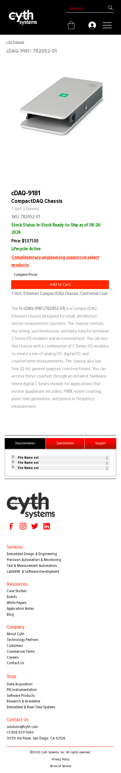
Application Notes (20, 608)
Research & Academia (23, 701)
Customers (15, 645)
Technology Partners (22, 639)
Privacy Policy (61, 759)
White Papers (16, 602)
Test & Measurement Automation (32, 565)
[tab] (25, 443)
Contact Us (15, 662)
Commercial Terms (21, 651)
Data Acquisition (20, 684)
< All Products (15, 42)
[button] (71, 25)
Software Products (21, 695)
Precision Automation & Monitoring (34, 559)
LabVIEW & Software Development (33, 571)
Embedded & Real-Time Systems (31, 706)
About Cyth (15, 633)
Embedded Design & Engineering (32, 553)
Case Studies (16, 590)
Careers (13, 657)
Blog (10, 614)
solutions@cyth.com (22, 726)
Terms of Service (60, 766)
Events (12, 596)
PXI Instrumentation (22, 689)
